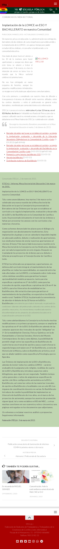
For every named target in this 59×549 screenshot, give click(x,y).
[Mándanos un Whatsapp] (37, 541)
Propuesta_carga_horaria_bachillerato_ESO (23, 154)
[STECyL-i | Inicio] (6, 3)
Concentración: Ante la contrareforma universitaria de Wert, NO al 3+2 (42, 489)
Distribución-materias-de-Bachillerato (21, 160)
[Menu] (55, 3)
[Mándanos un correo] (17, 541)
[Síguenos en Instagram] (33, 541)
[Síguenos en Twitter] (25, 541)
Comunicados (9, 17)
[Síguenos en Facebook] (21, 541)
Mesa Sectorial (25, 17)
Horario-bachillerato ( (14, 157)
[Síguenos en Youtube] (29, 541)
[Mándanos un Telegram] (41, 541)
